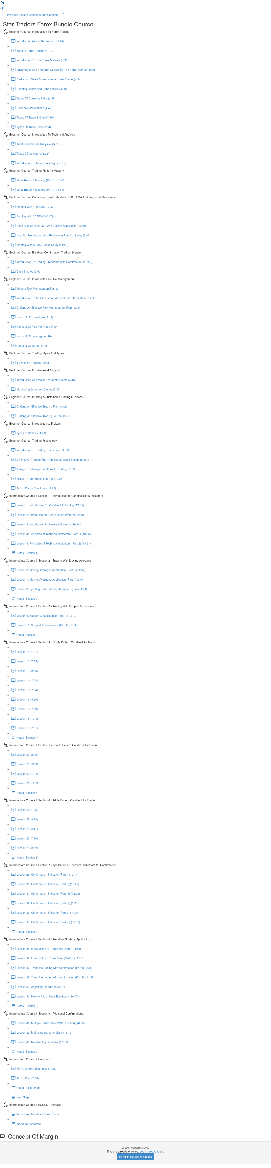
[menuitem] (2, 9)
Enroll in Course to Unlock (135, 1157)
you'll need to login (151, 1151)
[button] (2, 4)
